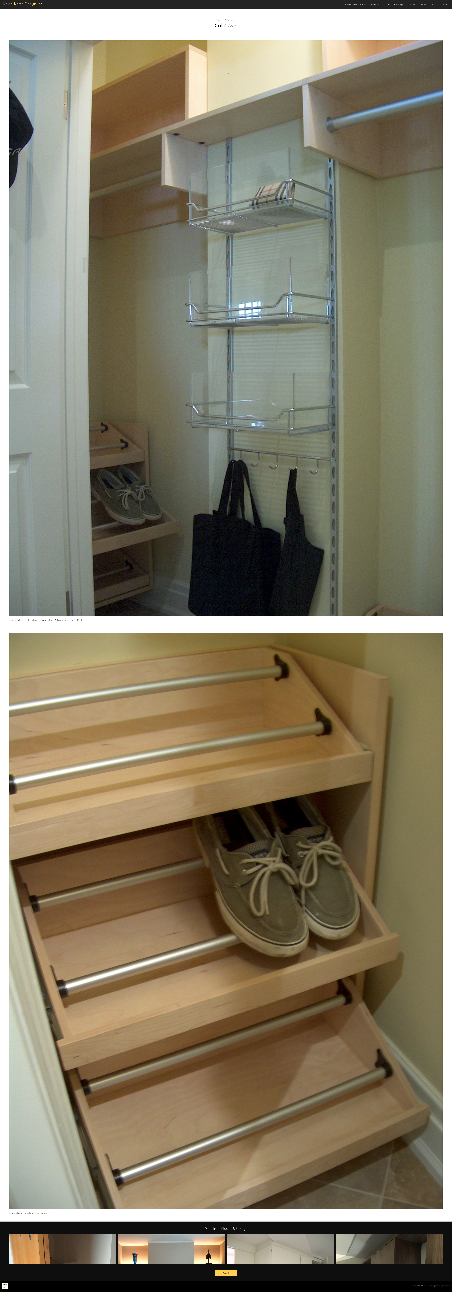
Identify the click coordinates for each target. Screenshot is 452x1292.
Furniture (412, 4)
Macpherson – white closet (280, 1249)
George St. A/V (171, 1249)
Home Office (376, 4)
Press (434, 4)
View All (226, 1273)
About (424, 4)
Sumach (62, 1249)
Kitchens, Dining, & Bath (355, 4)
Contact (445, 4)
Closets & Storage (395, 4)
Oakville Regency (389, 1249)
